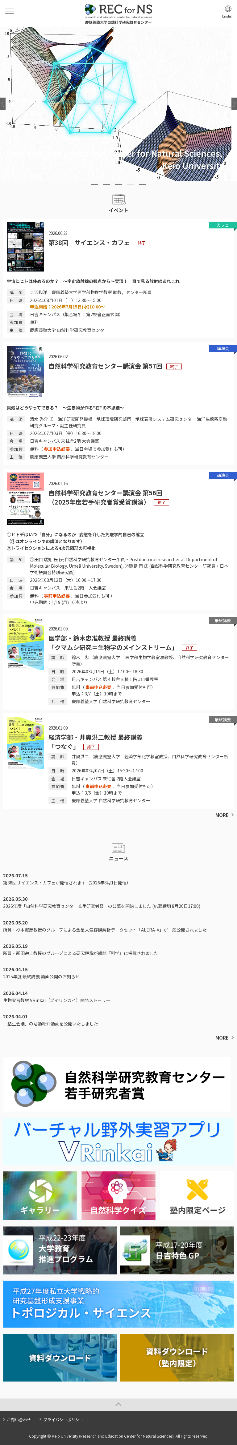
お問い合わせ (19, 1420)
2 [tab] (106, 184)
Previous (3, 104)
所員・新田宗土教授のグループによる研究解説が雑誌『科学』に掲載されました (80, 953)
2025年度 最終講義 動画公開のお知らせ (41, 976)
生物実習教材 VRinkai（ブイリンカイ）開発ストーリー (56, 1000)
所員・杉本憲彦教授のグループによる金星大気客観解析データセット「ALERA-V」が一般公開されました (105, 930)
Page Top (118, 1405)
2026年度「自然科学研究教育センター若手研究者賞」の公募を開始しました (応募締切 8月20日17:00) (101, 906)
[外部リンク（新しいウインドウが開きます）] (118, 1162)
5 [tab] (142, 184)
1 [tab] (94, 184)
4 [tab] (130, 184)
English (228, 16)
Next (234, 104)
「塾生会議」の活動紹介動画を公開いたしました (50, 1023)
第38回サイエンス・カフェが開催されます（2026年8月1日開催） (67, 882)
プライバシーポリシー (63, 1420)
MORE (222, 815)
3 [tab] (118, 184)
